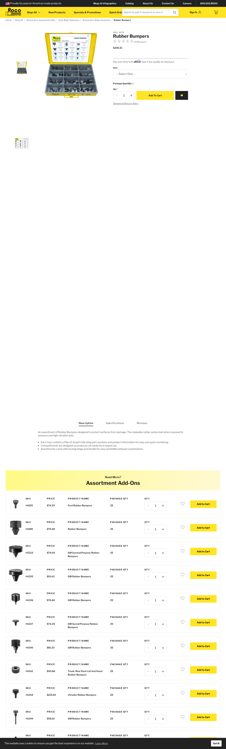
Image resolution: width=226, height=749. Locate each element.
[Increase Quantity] (131, 95)
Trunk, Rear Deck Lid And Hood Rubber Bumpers (85, 673)
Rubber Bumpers (77, 529)
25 (111, 505)
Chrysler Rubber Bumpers (82, 694)
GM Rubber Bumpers (79, 576)
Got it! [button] (216, 743)
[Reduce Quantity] (116, 95)
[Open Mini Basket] (216, 12)
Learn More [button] (101, 743)
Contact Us (168, 3)
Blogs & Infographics (104, 3)
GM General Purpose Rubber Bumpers (83, 554)
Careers (187, 3)
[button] (21, 68)
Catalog (129, 3)
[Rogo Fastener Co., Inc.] (13, 12)
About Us (148, 3)
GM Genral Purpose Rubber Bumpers (83, 625)
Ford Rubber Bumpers (80, 505)
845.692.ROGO (209, 3)
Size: (115, 68)
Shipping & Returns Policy (126, 103)
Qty (115, 89)
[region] (113, 441)
